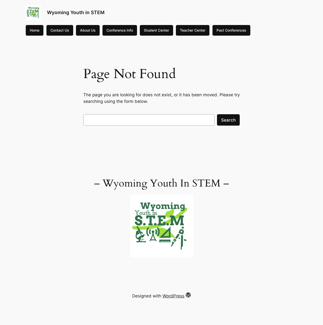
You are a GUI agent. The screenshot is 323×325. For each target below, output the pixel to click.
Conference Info (119, 30)
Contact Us (59, 30)
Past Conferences (231, 30)
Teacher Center (192, 30)
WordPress (173, 295)
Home (34, 30)
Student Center (156, 30)
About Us (88, 30)
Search (228, 120)
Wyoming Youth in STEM (75, 12)
